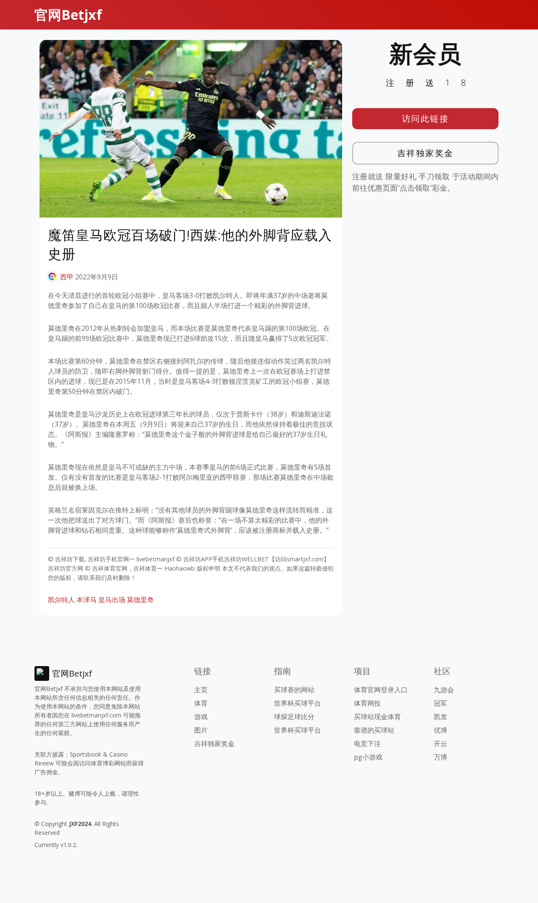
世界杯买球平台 (297, 703)
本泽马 (86, 599)
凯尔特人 (61, 599)
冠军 (440, 703)
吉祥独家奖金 (425, 153)
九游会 (444, 689)
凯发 (440, 716)
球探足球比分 (294, 716)
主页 (201, 689)
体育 (201, 703)
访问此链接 (425, 118)
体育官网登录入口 (381, 689)
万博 (440, 757)
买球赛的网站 (294, 689)
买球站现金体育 (377, 716)
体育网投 (367, 703)
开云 (440, 743)
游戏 (201, 716)
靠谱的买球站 (374, 730)
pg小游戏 (368, 757)
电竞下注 (367, 743)
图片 (201, 730)
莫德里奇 (140, 599)
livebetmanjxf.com (96, 715)
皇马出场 (111, 599)
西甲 (67, 277)
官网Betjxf (68, 14)
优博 (440, 730)
